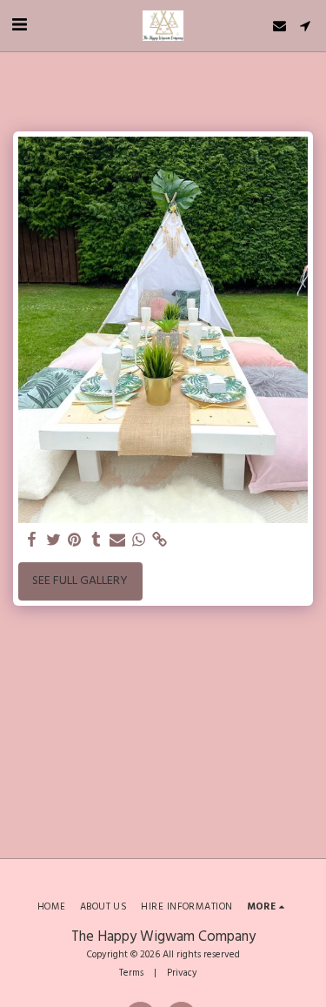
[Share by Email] (117, 540)
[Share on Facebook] (32, 540)
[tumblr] (96, 540)
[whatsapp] (139, 540)
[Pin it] (75, 540)
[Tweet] (54, 540)
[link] (160, 540)
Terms (131, 972)
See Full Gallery (80, 580)
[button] (19, 25)
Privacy (182, 972)
